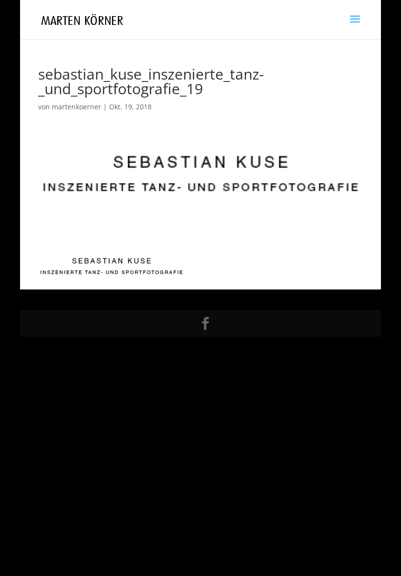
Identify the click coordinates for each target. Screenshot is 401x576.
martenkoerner (76, 106)
